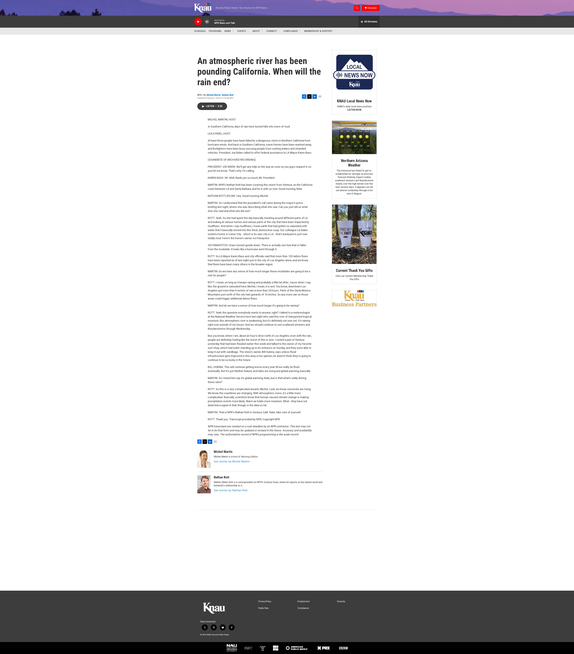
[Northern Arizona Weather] (354, 137)
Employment (304, 601)
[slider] (211, 21)
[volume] (207, 21)
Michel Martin (214, 94)
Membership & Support (318, 31)
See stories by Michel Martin (232, 461)
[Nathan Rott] (204, 484)
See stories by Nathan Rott (231, 490)
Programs (215, 31)
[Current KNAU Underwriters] (354, 298)
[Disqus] (287, 550)
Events (241, 31)
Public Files (263, 608)
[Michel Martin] (204, 459)
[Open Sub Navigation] (233, 31)
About (256, 31)
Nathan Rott (227, 94)
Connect (271, 31)
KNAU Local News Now (354, 101)
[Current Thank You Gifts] (354, 234)
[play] (198, 21)
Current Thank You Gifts (354, 270)
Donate (372, 7)
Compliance (290, 31)
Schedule (200, 31)
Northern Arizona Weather (354, 162)
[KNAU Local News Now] (354, 72)
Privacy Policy (264, 601)
